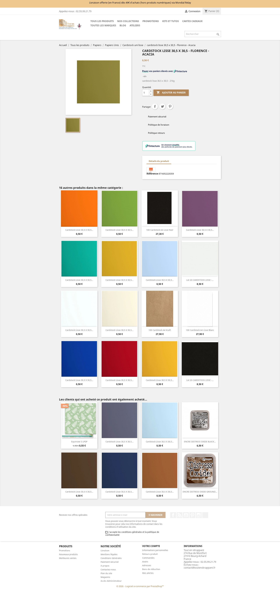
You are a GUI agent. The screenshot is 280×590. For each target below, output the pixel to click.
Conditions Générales (111, 558)
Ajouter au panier (171, 92)
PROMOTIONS (150, 21)
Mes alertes (148, 573)
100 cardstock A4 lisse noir (159, 229)
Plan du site (106, 573)
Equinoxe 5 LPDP (79, 441)
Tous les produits (102, 21)
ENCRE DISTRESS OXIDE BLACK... (200, 441)
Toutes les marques (103, 25)
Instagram (199, 515)
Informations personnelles (155, 550)
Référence (152, 173)
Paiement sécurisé (110, 562)
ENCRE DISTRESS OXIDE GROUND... (200, 491)
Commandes (148, 557)
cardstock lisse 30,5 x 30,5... (119, 229)
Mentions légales (109, 554)
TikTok (205, 515)
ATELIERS (135, 25)
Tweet (162, 106)
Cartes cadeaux (192, 21)
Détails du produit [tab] (159, 161)
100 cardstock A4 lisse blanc (200, 330)
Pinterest (170, 106)
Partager (155, 106)
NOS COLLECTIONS (128, 21)
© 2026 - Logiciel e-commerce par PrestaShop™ (140, 586)
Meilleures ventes (67, 558)
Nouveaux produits (68, 554)
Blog (123, 25)
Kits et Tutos (170, 21)
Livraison (105, 550)
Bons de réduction (151, 569)
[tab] (174, 160)
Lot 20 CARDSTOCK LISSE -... (200, 280)
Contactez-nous (108, 569)
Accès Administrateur (111, 580)
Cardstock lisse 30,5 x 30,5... (79, 229)
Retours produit (150, 554)
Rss (179, 515)
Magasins (105, 577)
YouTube (186, 515)
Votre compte (151, 546)
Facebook (173, 515)
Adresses (146, 565)
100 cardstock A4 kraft (160, 330)
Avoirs (145, 561)
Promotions (64, 550)
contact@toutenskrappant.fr (199, 567)
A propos (105, 565)
